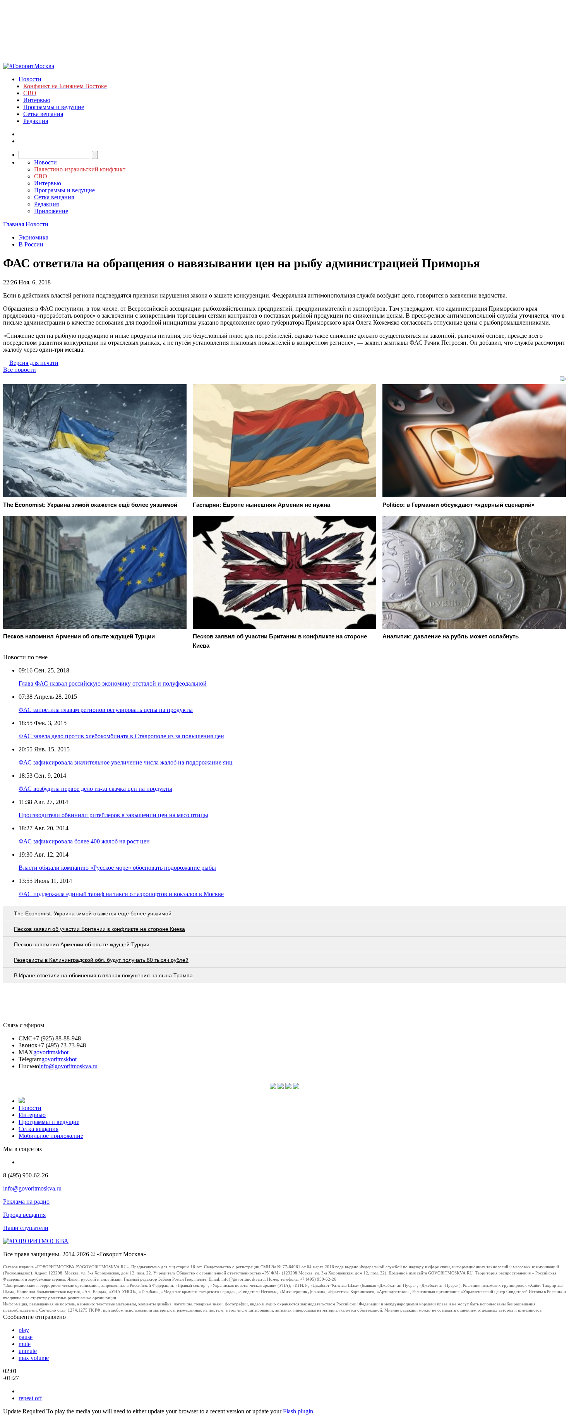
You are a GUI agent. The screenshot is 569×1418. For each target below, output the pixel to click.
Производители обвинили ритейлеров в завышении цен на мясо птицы (113, 815)
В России (31, 244)
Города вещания (24, 1214)
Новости (30, 79)
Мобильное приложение (51, 1135)
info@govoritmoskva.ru (68, 1066)
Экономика (33, 237)
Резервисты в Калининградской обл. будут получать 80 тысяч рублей (101, 960)
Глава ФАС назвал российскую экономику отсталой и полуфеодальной (113, 683)
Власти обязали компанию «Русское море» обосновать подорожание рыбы (117, 867)
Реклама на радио (26, 1201)
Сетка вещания (43, 114)
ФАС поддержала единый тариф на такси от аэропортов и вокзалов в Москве (121, 894)
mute (25, 1344)
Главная (13, 224)
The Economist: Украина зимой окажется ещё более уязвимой (92, 913)
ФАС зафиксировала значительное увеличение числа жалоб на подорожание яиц (126, 762)
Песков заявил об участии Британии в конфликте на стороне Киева (99, 929)
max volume (34, 1358)
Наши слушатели (25, 1228)
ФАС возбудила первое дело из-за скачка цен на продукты (95, 788)
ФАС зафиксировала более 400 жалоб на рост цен (84, 841)
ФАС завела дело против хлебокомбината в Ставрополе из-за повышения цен (121, 736)
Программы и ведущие (53, 107)
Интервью (36, 100)
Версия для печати (33, 362)
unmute (28, 1351)
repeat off (30, 1398)
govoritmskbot (51, 1052)
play (24, 1330)
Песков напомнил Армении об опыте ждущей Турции (81, 944)
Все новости (19, 369)
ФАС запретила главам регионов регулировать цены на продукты (106, 709)
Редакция (35, 121)
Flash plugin (298, 1411)
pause (26, 1337)
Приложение (51, 211)
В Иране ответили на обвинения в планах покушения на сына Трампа (103, 975)
